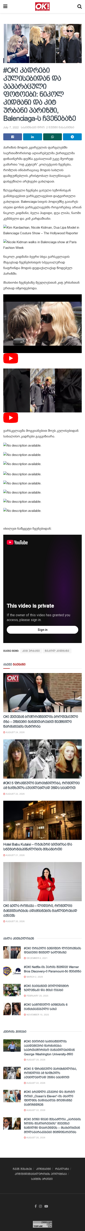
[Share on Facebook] (12, 136)
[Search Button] (79, 6)
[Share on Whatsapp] (52, 136)
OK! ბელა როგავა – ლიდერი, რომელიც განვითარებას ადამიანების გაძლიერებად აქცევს (40, 910)
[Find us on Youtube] (46, 1206)
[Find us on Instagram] (40, 1206)
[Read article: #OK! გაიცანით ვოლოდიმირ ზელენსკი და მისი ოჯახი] (12, 990)
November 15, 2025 (37, 1014)
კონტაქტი (43, 1169)
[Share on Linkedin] (32, 136)
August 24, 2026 (15, 732)
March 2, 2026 (34, 977)
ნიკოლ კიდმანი (57, 650)
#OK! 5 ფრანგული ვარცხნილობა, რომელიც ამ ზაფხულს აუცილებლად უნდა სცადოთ (50, 1073)
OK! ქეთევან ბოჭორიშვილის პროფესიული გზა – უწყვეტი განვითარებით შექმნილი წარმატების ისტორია (40, 721)
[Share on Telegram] (72, 136)
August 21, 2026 (15, 855)
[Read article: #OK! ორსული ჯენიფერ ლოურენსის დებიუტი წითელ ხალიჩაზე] (12, 952)
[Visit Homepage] (42, 6)
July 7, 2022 (11, 127)
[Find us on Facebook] (36, 1206)
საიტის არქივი (42, 1179)
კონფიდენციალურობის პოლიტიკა (41, 1174)
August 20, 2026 (15, 921)
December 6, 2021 (37, 958)
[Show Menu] (5, 6)
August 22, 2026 (15, 794)
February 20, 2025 (37, 996)
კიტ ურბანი (31, 650)
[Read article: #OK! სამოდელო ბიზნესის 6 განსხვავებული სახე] (12, 1009)
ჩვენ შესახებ (22, 1169)
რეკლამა (62, 1169)
